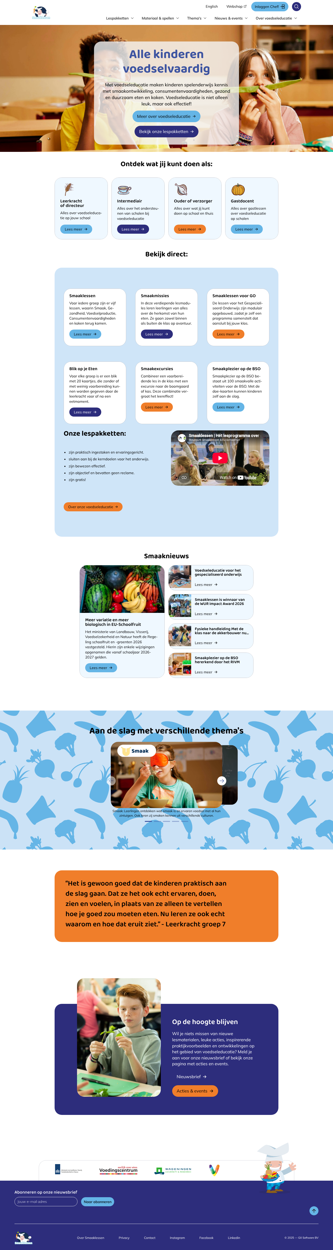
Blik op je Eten (83, 369)
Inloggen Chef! (267, 6)
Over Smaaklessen (90, 1238)
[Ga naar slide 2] (157, 821)
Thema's (194, 18)
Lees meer (73, 229)
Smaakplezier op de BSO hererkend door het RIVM (217, 660)
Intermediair (129, 201)
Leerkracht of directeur (72, 204)
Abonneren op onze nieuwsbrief (45, 1193)
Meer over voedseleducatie (164, 116)
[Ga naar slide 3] (166, 821)
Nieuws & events (229, 18)
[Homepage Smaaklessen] (45, 12)
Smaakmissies (155, 296)
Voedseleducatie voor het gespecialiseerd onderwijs (218, 573)
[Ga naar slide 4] (175, 821)
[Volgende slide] (221, 780)
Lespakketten (117, 18)
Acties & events (192, 1091)
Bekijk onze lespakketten (163, 131)
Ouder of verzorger (193, 201)
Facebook (206, 1238)
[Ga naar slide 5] (184, 821)
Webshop (234, 6)
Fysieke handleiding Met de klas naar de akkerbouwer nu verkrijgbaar (220, 633)
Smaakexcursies (157, 369)
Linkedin (234, 1238)
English (212, 6)
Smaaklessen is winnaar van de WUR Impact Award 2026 (220, 602)
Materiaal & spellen (158, 18)
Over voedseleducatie (274, 18)
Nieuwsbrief (189, 1076)
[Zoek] (296, 6)
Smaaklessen (82, 296)
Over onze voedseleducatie (90, 507)
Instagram (177, 1238)
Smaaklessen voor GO (234, 296)
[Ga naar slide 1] (148, 821)
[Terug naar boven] (314, 1210)
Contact (149, 1238)
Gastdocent (242, 201)
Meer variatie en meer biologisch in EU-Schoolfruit (113, 623)
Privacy (124, 1238)
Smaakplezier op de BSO (236, 369)
